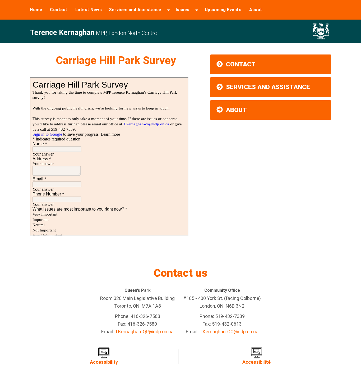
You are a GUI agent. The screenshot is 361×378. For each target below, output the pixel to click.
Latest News (88, 9)
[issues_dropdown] (196, 10)
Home (36, 9)
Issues (182, 9)
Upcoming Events (223, 9)
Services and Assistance (135, 9)
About (255, 9)
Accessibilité (256, 362)
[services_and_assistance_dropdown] (168, 10)
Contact (58, 9)
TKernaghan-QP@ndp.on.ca (144, 331)
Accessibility (104, 362)
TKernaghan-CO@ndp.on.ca (229, 331)
